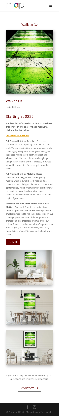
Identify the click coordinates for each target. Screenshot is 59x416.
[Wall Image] (29, 364)
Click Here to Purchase (17, 135)
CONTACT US (29, 388)
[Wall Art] (29, 284)
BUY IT (13, 242)
